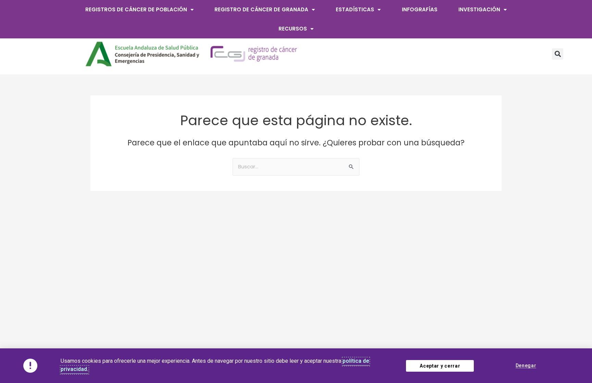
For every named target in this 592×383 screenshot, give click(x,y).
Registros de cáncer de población (136, 9)
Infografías (419, 9)
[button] (557, 54)
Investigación (479, 9)
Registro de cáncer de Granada (261, 9)
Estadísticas (355, 9)
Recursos (293, 28)
